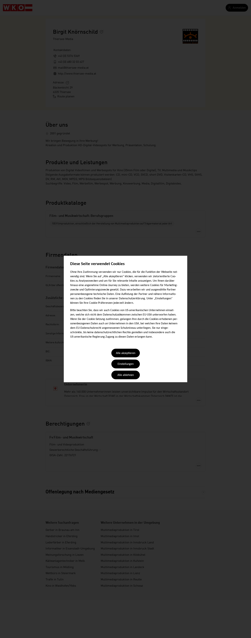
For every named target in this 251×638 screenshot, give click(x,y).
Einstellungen (126, 364)
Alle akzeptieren (125, 353)
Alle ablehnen (125, 375)
